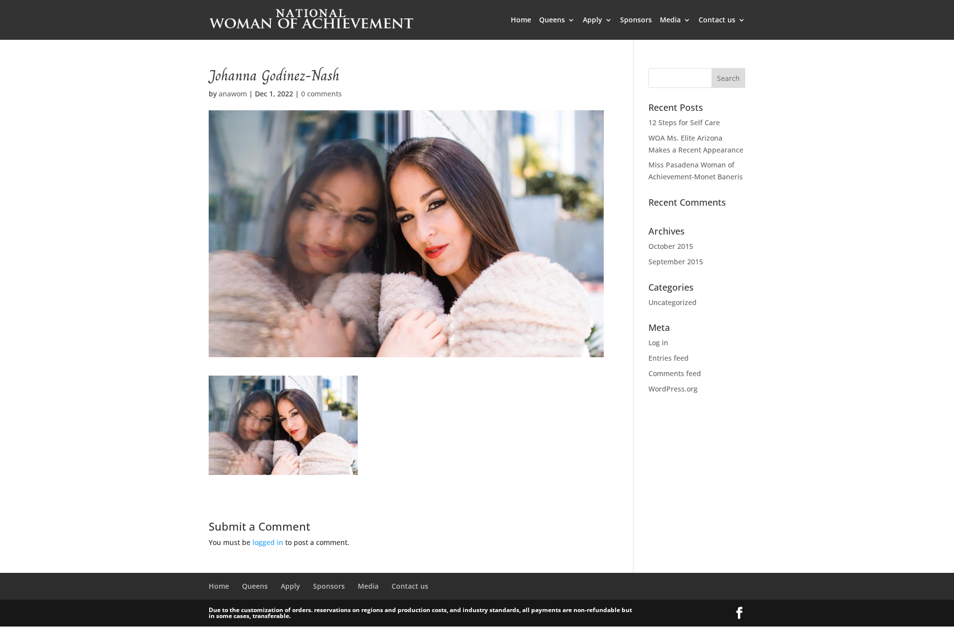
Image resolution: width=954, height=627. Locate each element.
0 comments (321, 93)
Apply (592, 20)
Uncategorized (672, 302)
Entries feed (668, 358)
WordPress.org (673, 388)
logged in (267, 542)
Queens (552, 20)
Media (670, 20)
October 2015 (670, 246)
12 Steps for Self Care (684, 122)
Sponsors (636, 20)
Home (521, 20)
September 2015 (675, 261)
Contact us (717, 20)
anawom (233, 93)
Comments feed (674, 373)
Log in (658, 342)
